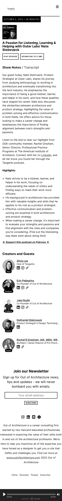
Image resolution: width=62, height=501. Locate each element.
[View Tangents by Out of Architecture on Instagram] (22, 416)
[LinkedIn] (18, 267)
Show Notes (11, 67)
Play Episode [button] (10, 56)
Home (15, 474)
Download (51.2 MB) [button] (32, 56)
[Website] (27, 267)
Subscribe (31, 403)
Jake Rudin (23, 300)
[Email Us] (33, 416)
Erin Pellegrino (25, 280)
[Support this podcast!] (39, 416)
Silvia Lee (22, 260)
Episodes (24, 474)
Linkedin (46, 155)
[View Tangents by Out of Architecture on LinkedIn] (28, 416)
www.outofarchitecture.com (23, 457)
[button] (31, 494)
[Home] (28, 9)
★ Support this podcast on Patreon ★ (25, 242)
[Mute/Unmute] (58, 494)
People (34, 474)
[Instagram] (22, 267)
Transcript (31, 67)
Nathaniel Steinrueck (29, 320)
